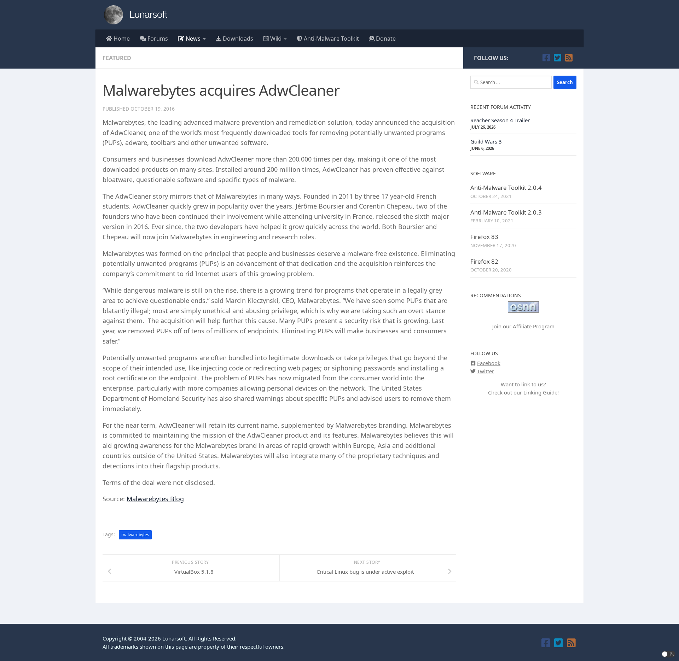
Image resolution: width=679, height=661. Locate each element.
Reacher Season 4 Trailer (500, 120)
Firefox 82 (484, 261)
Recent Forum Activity (500, 107)
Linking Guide (540, 392)
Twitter (485, 371)
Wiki (275, 38)
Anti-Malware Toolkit (330, 38)
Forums (157, 38)
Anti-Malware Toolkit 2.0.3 (506, 212)
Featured (117, 58)
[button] (669, 654)
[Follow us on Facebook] (546, 57)
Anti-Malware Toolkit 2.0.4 (506, 187)
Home (121, 38)
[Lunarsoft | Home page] (138, 15)
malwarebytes (135, 535)
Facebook (488, 363)
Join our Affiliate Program (523, 326)
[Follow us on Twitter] (557, 57)
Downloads (237, 38)
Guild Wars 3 (486, 141)
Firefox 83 (484, 237)
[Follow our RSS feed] (568, 57)
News (192, 38)
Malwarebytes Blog (155, 499)
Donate (385, 38)
